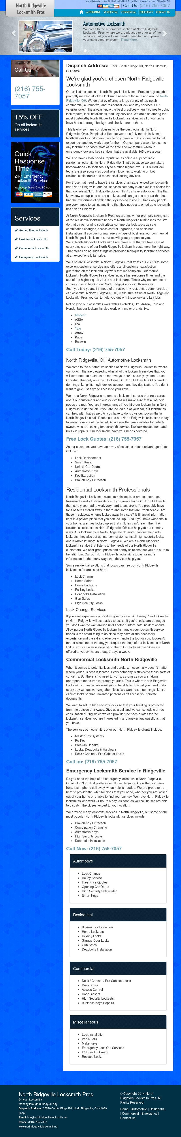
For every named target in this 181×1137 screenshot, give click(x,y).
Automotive (139, 1109)
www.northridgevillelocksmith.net (38, 1126)
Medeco (80, 315)
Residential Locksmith (32, 239)
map (22, 1113)
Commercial (130, 1113)
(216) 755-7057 (155, 5)
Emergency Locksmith (32, 257)
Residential (157, 1109)
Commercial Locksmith (33, 248)
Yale (78, 328)
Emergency (149, 1113)
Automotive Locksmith (32, 230)
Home (124, 1109)
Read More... (130, 39)
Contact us (127, 1118)
